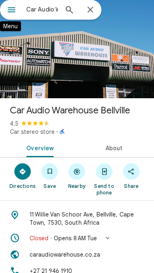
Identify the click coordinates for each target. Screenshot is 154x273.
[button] (77, 238)
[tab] (39, 147)
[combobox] (42, 9)
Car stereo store (32, 131)
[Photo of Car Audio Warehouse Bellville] (77, 49)
